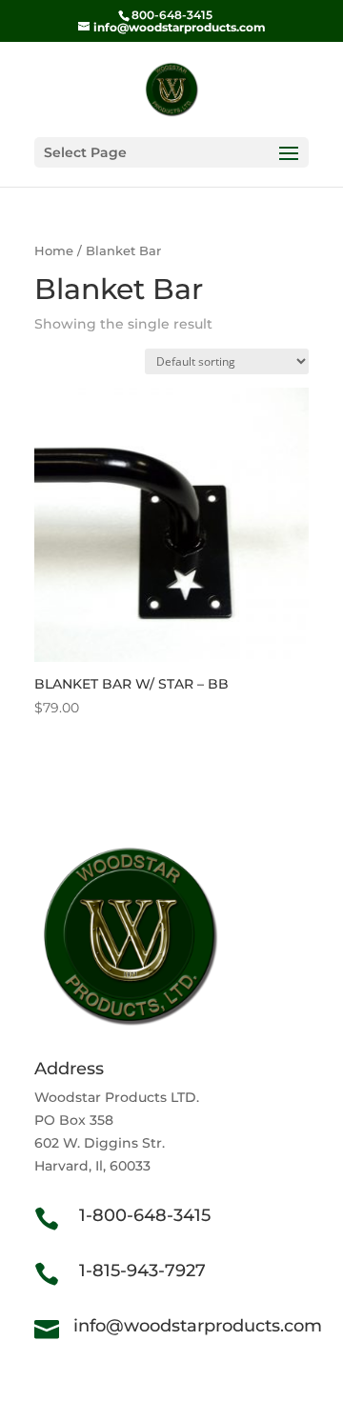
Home (53, 251)
